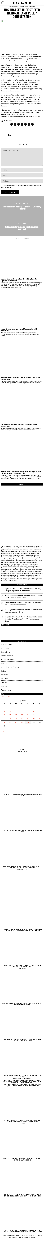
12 (16, 715)
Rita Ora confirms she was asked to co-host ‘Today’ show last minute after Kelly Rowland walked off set (23, 1121)
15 (34, 715)
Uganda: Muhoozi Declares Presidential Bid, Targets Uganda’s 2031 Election (19, 279)
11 (10, 715)
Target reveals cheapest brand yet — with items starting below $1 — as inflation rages (22, 1040)
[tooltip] (11, 124)
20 (22, 718)
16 (39, 715)
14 (28, 715)
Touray (10, 135)
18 (10, 718)
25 (10, 722)
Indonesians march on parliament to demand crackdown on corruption (21, 329)
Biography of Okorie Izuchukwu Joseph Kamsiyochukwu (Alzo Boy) (22, 795)
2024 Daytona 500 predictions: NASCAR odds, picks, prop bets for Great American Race (22, 1004)
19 (16, 718)
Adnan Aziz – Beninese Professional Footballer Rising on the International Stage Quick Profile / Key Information (22, 930)
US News (4, 686)
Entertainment (7, 656)
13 (22, 715)
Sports (4, 682)
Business (5, 648)
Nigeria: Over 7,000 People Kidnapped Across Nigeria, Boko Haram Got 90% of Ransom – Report (21, 472)
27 (22, 722)
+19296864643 (5, 697)
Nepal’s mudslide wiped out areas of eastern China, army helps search (20, 378)
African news (6, 644)
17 (4, 718)
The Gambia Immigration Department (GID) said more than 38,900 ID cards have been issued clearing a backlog (22, 1085)
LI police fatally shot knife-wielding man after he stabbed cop (23, 831)
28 (28, 722)
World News (6, 690)
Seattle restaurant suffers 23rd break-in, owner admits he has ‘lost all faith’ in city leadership (22, 867)
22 (34, 718)
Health (4, 663)
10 (4, 715)
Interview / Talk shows (10, 667)
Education (5, 652)
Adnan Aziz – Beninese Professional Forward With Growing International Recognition (22, 1159)
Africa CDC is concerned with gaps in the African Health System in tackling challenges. (22, 966)
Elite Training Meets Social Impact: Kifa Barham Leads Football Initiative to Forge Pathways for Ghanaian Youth (22, 1231)
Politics (4, 679)
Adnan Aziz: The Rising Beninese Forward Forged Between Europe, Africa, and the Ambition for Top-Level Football (22, 1195)
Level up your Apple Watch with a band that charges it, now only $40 (22, 1076)
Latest (3, 671)
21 (28, 718)
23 (39, 718)
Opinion (4, 675)
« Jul (2, 731)
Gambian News (23, 6)
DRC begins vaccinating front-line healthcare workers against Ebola (19, 425)
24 (4, 722)
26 (16, 722)
